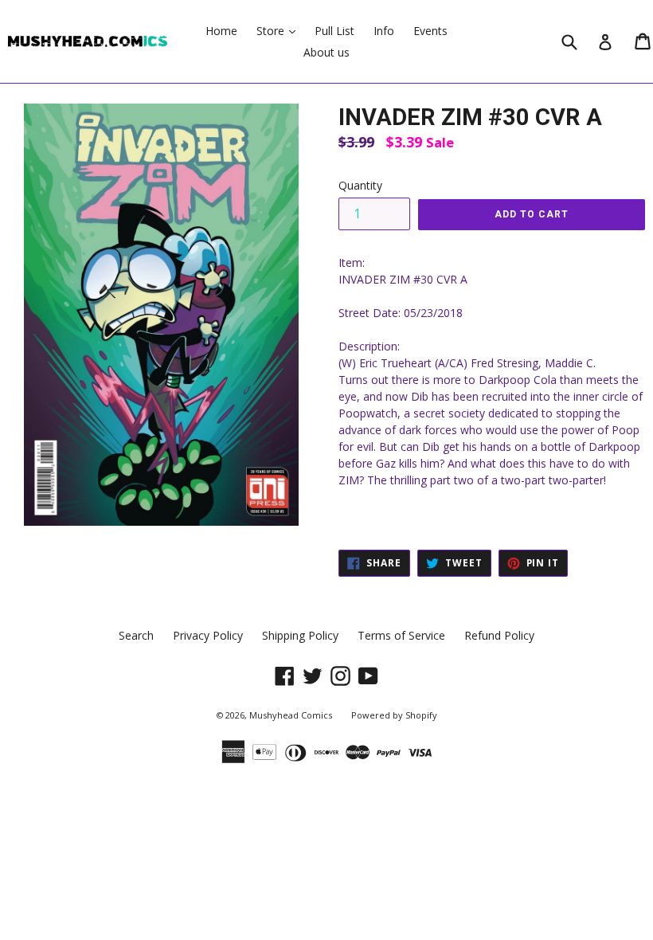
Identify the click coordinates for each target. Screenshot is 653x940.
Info (383, 30)
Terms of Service (401, 635)
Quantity (360, 185)
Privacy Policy (208, 635)
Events (430, 30)
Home (221, 30)
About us (326, 52)
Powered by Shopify (394, 715)
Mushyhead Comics (290, 715)
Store (279, 30)
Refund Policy (499, 635)
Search (136, 635)
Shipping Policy (300, 635)
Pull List (334, 30)
